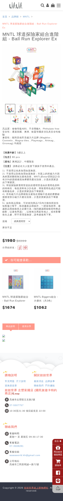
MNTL (26, 16)
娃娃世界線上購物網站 (36, 487)
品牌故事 (50, 381)
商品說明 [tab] (10, 326)
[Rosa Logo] (15, 5)
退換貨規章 (11, 385)
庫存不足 (7, 227)
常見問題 (10, 381)
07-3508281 (17, 446)
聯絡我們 (39, 385)
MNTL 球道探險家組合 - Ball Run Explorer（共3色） (15, 300)
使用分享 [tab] (26, 326)
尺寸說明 (21, 381)
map (17, 394)
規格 (4, 221)
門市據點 (50, 385)
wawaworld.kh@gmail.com (25, 455)
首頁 (4, 16)
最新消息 (39, 381)
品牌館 (15, 16)
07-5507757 (17, 405)
